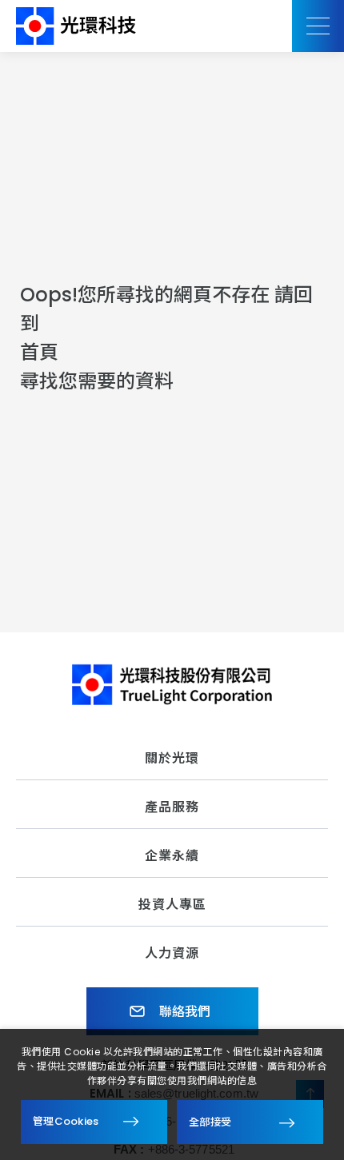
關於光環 (172, 758)
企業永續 (172, 856)
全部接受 (210, 1121)
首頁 (39, 352)
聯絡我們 (184, 1012)
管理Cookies (66, 1121)
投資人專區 (172, 904)
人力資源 (172, 953)
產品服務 (172, 807)
